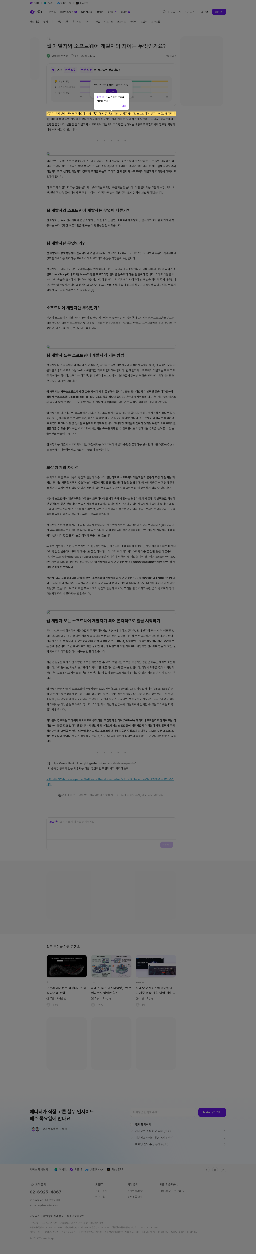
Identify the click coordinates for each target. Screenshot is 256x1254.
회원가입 (101, 96)
